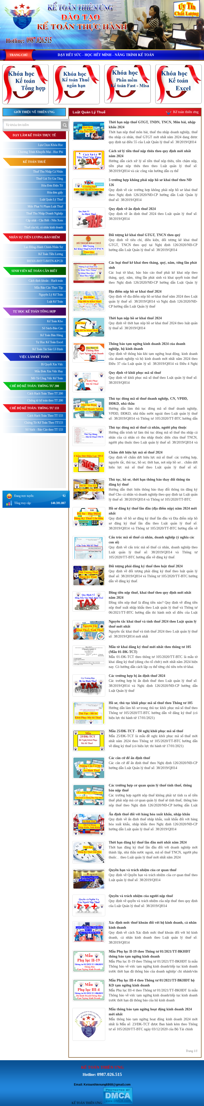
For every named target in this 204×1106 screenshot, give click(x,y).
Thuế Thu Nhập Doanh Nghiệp (44, 213)
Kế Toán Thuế (34, 162)
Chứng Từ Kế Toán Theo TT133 (43, 422)
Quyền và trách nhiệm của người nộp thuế (141, 896)
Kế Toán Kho (55, 321)
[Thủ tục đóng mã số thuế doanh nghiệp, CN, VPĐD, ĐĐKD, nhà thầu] (89, 417)
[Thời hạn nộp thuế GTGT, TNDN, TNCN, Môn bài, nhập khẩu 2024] (89, 139)
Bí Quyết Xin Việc (52, 364)
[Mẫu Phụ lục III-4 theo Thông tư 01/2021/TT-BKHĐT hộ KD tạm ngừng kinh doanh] (89, 1000)
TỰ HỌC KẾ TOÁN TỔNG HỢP (34, 311)
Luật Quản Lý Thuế (51, 199)
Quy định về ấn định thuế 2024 (132, 209)
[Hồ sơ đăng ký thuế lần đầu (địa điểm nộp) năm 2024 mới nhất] (89, 525)
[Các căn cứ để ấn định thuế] (89, 777)
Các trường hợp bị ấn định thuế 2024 (137, 676)
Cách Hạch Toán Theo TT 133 (45, 415)
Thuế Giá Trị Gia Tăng (49, 178)
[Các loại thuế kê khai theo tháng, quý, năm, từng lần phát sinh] (89, 282)
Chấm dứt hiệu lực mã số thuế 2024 (135, 452)
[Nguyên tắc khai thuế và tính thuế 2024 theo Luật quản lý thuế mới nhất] (89, 639)
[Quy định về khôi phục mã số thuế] (89, 391)
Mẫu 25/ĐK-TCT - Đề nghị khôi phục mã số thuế (146, 731)
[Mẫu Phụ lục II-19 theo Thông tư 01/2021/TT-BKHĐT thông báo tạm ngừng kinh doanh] (89, 971)
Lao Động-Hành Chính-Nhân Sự (43, 247)
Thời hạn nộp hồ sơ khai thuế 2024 (135, 318)
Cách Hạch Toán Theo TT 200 (45, 393)
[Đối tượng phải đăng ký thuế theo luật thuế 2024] (89, 585)
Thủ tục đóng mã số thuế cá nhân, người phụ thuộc (148, 427)
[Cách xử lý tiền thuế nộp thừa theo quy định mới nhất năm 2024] (89, 169)
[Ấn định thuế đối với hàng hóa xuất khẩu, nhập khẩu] (89, 834)
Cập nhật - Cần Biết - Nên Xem (44, 220)
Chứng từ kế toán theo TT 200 (45, 400)
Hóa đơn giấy (55, 192)
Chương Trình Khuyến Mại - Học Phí (40, 152)
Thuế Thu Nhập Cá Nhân (48, 171)
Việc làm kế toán (34, 357)
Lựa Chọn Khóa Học (50, 145)
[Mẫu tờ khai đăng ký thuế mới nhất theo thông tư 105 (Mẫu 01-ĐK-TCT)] (89, 664)
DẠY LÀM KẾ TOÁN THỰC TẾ (34, 135)
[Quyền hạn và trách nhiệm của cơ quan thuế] (89, 888)
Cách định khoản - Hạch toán (46, 280)
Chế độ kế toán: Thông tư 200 (34, 386)
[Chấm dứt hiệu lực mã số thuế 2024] (89, 471)
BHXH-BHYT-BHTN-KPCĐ (45, 261)
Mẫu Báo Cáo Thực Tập (48, 287)
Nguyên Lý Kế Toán (51, 294)
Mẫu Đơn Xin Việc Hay (49, 371)
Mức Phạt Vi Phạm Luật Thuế (45, 206)
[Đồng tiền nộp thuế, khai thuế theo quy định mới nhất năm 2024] (89, 610)
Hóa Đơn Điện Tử (52, 185)
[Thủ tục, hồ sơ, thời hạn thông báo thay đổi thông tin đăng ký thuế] (89, 499)
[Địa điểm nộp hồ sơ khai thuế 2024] (89, 310)
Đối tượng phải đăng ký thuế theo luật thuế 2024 (146, 566)
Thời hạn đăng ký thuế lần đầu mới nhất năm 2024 (148, 842)
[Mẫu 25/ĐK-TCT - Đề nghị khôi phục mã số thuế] (89, 750)
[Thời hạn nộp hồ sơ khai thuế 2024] (89, 336)
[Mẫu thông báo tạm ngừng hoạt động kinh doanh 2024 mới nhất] (89, 1039)
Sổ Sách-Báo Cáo (52, 328)
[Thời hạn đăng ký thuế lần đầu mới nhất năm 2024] (89, 862)
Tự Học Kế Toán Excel (49, 342)
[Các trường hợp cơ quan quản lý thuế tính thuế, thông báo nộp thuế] (89, 804)
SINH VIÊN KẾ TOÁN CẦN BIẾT (34, 271)
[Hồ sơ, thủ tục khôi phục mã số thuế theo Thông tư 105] (89, 723)
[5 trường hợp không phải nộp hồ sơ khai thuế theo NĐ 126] (89, 198)
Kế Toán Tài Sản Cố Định (47, 349)
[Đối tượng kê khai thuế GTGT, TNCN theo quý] (89, 255)
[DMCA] (118, 1103)
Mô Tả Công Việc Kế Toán (47, 378)
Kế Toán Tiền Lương (50, 254)
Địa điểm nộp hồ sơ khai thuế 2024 (135, 291)
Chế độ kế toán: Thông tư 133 (34, 408)
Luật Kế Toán (55, 301)
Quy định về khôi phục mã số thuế (135, 373)
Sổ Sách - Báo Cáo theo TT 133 (44, 429)
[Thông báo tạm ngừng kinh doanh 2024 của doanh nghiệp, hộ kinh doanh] (89, 361)
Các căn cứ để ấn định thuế (129, 758)
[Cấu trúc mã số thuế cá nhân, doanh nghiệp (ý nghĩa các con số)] (89, 558)
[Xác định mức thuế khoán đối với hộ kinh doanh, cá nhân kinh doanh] (89, 941)
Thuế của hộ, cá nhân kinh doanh (43, 227)
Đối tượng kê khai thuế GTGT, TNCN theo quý (144, 235)
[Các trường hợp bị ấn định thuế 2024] (89, 695)
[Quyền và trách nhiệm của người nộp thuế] (89, 914)
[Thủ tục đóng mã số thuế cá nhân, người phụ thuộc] (89, 444)
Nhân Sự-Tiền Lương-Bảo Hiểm (34, 237)
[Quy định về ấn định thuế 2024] (89, 227)
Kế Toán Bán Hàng (51, 335)
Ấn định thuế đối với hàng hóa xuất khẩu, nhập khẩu (149, 814)
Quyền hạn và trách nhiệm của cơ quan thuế (142, 870)
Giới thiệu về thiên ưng (34, 112)
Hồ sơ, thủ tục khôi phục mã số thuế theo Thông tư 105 (151, 703)
